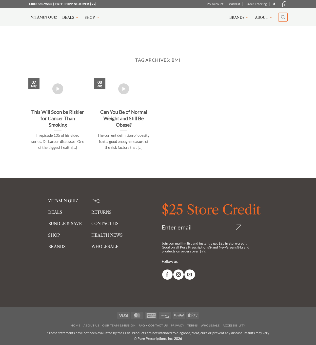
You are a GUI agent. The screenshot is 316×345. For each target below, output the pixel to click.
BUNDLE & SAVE (65, 223)
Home (75, 325)
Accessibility (234, 325)
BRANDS (57, 246)
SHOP (54, 235)
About (261, 17)
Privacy (177, 325)
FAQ (95, 200)
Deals (68, 17)
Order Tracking (256, 4)
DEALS (55, 212)
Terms (192, 325)
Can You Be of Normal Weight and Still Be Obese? (123, 118)
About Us (91, 325)
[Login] (274, 4)
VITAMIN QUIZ (63, 200)
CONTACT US (104, 223)
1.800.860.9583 (40, 4)
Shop (90, 17)
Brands (236, 17)
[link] (167, 274)
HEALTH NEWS (107, 235)
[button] (284, 4)
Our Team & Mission (119, 325)
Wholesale (210, 325)
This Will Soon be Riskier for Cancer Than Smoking (57, 118)
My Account (214, 4)
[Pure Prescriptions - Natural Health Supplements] (158, 17)
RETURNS (101, 212)
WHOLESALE (104, 246)
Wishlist (234, 4)
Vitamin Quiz (44, 17)
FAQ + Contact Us (153, 325)
